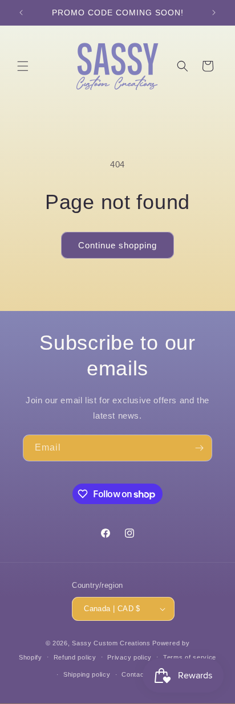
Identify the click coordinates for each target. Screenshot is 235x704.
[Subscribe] (199, 448)
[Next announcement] (213, 12)
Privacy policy (129, 657)
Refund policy (75, 657)
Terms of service (189, 657)
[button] (22, 66)
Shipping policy (87, 674)
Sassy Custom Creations (111, 643)
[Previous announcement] (21, 12)
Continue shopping (117, 245)
